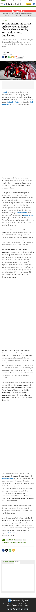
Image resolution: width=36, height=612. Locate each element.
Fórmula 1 (4, 20)
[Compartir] (3, 57)
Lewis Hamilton (13, 542)
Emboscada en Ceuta (11, 0)
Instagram (14, 609)
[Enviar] (9, 57)
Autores (27, 605)
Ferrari (4, 92)
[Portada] (12, 4)
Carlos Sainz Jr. (9, 540)
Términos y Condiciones (25, 604)
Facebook (8, 609)
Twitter (11, 609)
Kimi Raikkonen (5, 542)
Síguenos (20, 57)
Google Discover (19, 609)
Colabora (28, 4)
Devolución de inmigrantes (22, 0)
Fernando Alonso (18, 540)
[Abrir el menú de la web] (2, 4)
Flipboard (22, 609)
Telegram (25, 609)
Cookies (9, 605)
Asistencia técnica (18, 605)
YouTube (16, 609)
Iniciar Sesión (34, 4)
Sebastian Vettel (22, 542)
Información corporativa (10, 604)
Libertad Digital (18, 600)
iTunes (27, 609)
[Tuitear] (6, 57)
